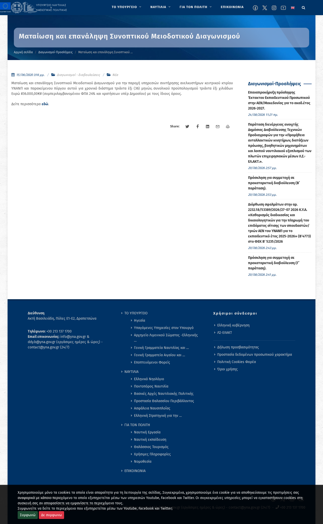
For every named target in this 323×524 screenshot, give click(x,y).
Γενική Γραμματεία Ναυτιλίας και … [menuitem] (161, 348)
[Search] (303, 7)
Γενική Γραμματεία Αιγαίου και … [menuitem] (159, 355)
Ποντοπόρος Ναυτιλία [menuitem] (151, 386)
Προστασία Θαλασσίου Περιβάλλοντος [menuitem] (164, 401)
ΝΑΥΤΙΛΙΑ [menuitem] (131, 372)
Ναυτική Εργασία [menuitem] (147, 432)
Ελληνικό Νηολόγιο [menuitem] (149, 379)
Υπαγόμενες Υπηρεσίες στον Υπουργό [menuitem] (164, 328)
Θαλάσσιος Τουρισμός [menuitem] (151, 447)
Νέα (115, 75)
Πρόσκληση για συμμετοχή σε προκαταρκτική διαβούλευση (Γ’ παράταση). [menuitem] (273, 263)
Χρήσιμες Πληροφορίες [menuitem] (152, 454)
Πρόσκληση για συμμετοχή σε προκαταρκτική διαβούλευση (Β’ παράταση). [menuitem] (274, 183)
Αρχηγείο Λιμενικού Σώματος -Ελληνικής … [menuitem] (166, 338)
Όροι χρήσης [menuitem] (227, 369)
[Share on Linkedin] (208, 127)
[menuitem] (127, 7)
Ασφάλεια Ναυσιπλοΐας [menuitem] (152, 408)
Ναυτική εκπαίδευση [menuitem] (150, 439)
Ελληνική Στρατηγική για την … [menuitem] (158, 415)
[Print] (228, 127)
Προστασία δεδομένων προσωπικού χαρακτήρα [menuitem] (254, 354)
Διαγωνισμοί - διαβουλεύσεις (78, 75)
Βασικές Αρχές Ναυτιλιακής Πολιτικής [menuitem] (164, 394)
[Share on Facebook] (198, 127)
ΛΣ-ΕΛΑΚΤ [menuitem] (224, 332)
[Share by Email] (218, 127)
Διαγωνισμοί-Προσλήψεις (55, 52)
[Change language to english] (293, 8)
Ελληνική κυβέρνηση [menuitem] (233, 325)
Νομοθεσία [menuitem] (142, 461)
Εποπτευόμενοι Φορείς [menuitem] (152, 362)
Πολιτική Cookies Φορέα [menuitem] (236, 362)
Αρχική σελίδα (23, 52)
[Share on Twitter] (187, 127)
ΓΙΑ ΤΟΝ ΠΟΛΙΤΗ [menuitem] (137, 425)
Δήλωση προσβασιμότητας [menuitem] (238, 347)
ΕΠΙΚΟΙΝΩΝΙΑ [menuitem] (135, 471)
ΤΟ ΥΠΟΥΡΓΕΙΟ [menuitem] (136, 313)
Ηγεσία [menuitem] (139, 320)
